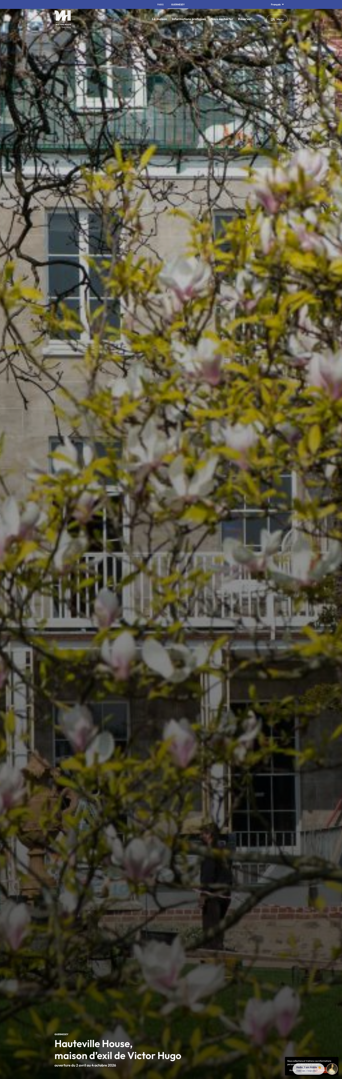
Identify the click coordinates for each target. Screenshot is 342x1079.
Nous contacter (222, 19)
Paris (160, 4)
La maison (159, 19)
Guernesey (178, 4)
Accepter (294, 1070)
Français (276, 4)
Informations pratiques (189, 19)
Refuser (307, 1070)
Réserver (245, 19)
